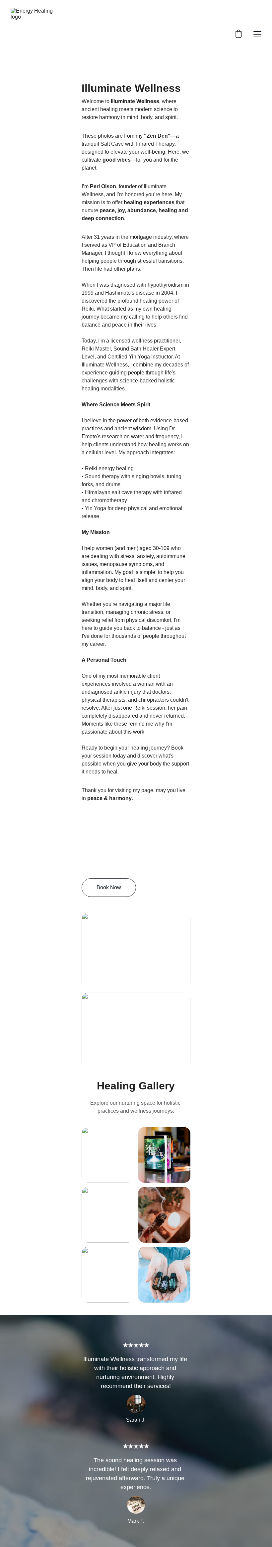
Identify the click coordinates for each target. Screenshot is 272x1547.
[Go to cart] (238, 34)
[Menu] (257, 34)
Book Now (109, 887)
